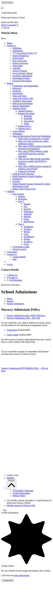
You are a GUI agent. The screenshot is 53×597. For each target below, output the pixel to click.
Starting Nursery (25, 111)
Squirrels (28, 214)
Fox (25, 206)
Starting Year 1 (24, 126)
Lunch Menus (18, 131)
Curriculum (12, 252)
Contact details (19, 257)
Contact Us (12, 254)
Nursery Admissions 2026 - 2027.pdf (23, 318)
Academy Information (22, 76)
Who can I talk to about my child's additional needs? (33, 142)
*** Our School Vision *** (24, 53)
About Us (11, 45)
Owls (26, 234)
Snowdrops (29, 121)
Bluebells (28, 116)
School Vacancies (20, 63)
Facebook (16, 91)
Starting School (19, 108)
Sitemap (10, 478)
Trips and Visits (19, 96)
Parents (10, 83)
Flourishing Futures (21, 78)
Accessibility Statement (22, 490)
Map (14, 259)
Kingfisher (28, 226)
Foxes (26, 219)
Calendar (16, 68)
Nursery (21, 196)
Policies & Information (22, 103)
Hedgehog (28, 211)
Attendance (17, 133)
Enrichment (17, 93)
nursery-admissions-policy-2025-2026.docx (26, 315)
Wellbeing (16, 48)
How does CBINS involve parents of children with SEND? (34, 167)
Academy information (22, 101)
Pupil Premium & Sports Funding (27, 176)
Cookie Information (21, 493)
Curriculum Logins (20, 247)
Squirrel (27, 209)
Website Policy (19, 495)
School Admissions (21, 106)
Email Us (13, 277)
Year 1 (21, 201)
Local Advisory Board (22, 73)
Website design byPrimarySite (21, 505)
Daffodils (28, 118)
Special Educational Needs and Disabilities (31, 136)
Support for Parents (26, 171)
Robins (27, 231)
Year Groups (18, 194)
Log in (6, 27)
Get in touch (7, 3)
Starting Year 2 (24, 128)
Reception (22, 199)
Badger (27, 204)
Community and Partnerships (25, 86)
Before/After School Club (23, 189)
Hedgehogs (29, 221)
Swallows (28, 242)
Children (11, 191)
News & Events (19, 61)
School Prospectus (20, 55)
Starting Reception (26, 113)
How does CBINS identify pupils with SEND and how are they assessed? (33, 153)
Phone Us (13, 275)
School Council (19, 249)
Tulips (26, 123)
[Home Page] (2, 8)
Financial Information (22, 81)
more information (21, 575)
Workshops (17, 179)
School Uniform (19, 71)
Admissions (17, 50)
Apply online (13, 335)
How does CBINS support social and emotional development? (34, 147)
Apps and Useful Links (22, 98)
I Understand (7, 580)
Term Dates (17, 66)
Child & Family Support (23, 174)
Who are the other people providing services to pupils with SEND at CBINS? (34, 161)
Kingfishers (29, 237)
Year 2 (21, 224)
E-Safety (16, 181)
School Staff (17, 58)
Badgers (27, 216)
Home (9, 43)
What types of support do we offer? (34, 138)
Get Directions (15, 280)
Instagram (16, 88)
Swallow (28, 229)
